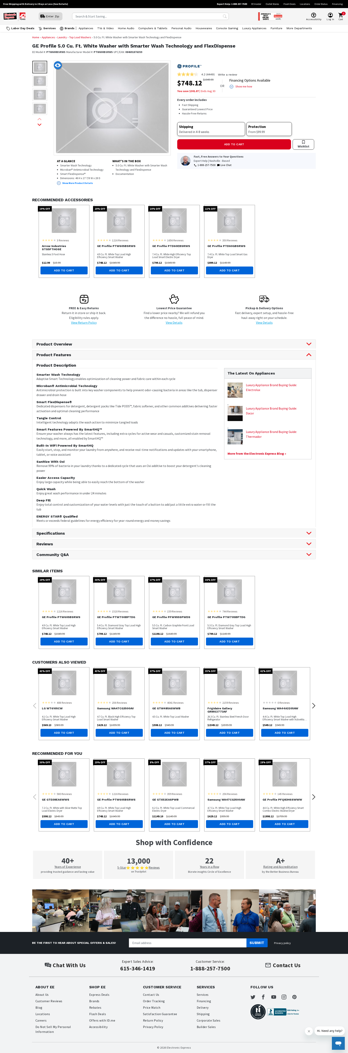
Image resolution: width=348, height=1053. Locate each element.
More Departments (299, 28)
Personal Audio (181, 28)
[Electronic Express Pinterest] (297, 997)
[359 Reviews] (159, 794)
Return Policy (153, 1020)
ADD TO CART (234, 144)
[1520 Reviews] (104, 611)
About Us (42, 995)
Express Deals (99, 995)
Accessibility (98, 1027)
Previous (33, 704)
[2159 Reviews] (214, 702)
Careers (41, 1020)
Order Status (320, 3)
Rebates (95, 1007)
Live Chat (226, 165)
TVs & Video (105, 28)
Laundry (62, 37)
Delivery (203, 1007)
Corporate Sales (208, 1020)
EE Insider (256, 3)
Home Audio (126, 28)
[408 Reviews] (49, 702)
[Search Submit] (225, 16)
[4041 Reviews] (159, 702)
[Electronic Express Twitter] (255, 997)
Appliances (86, 28)
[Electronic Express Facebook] (265, 997)
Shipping (203, 1014)
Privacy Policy (153, 1027)
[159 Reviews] (159, 611)
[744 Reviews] (214, 611)
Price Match (151, 1007)
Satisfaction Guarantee (160, 1014)
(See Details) (60, 3)
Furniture (276, 28)
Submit (257, 943)
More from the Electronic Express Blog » (257, 453)
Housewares (204, 28)
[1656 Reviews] (159, 240)
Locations (305, 3)
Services (49, 28)
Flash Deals (289, 3)
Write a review (227, 74)
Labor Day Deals (22, 28)
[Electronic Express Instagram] (286, 997)
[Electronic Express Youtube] (276, 997)
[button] (39, 67)
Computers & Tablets (152, 28)
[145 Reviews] (270, 794)
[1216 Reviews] (104, 240)
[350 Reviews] (214, 240)
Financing (337, 3)
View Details (174, 323)
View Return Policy (84, 323)
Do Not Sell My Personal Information (53, 1029)
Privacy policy (282, 943)
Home (35, 37)
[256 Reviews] (104, 702)
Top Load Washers (80, 37)
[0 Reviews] (270, 702)
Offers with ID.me (102, 1020)
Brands (70, 28)
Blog (38, 1007)
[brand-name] (189, 66)
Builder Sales (206, 1027)
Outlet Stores (272, 3)
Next (313, 704)
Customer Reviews (48, 1001)
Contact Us (151, 995)
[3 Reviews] (49, 240)
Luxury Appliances (254, 28)
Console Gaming (227, 28)
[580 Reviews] (49, 794)
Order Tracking (154, 1001)
